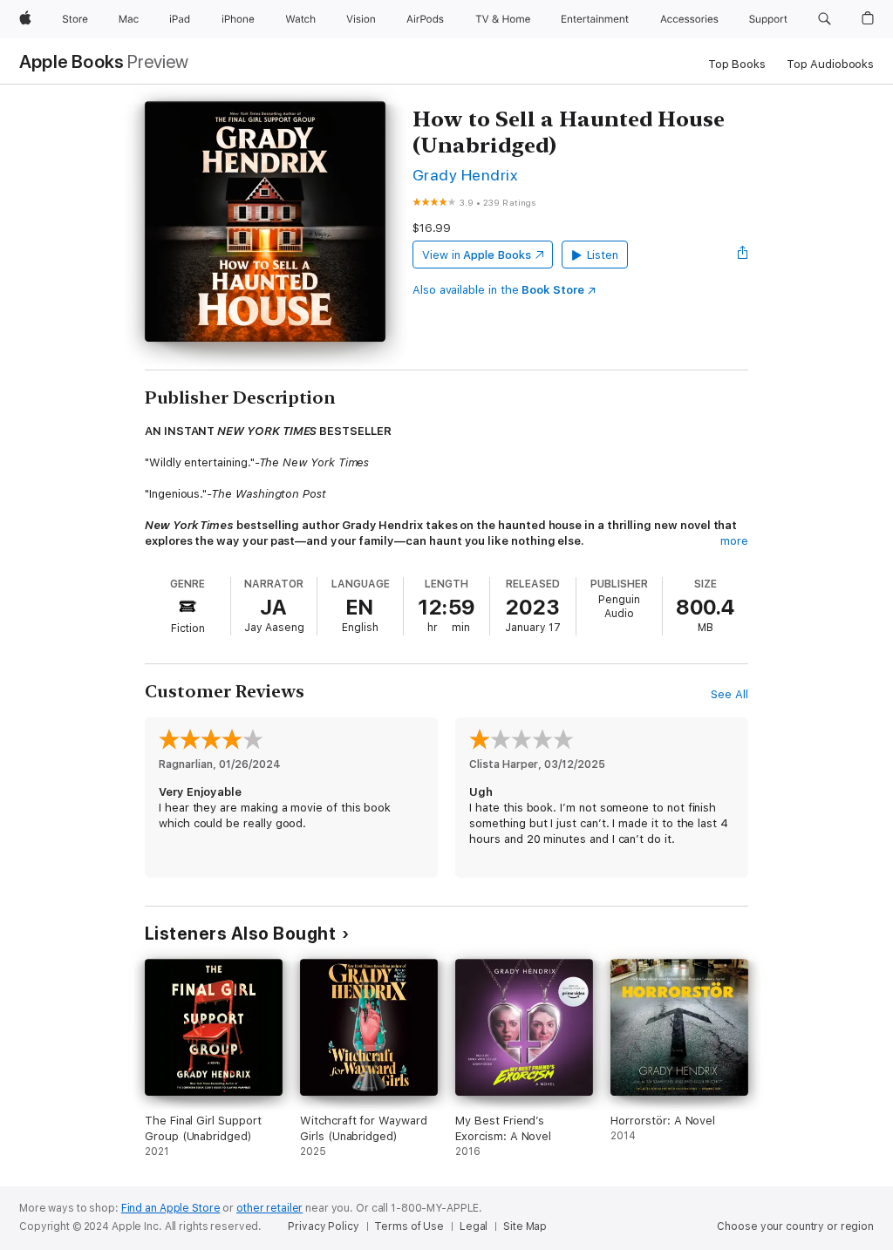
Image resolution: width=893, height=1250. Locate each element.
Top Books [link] (737, 64)
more (734, 540)
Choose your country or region (795, 1226)
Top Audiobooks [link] (830, 64)
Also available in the (498, 289)
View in (476, 255)
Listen (603, 255)
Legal (473, 1226)
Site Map (525, 1226)
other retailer (269, 1208)
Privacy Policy (323, 1226)
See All (729, 694)
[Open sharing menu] (743, 254)
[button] (824, 19)
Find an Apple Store (171, 1208)
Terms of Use (409, 1226)
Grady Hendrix (464, 175)
